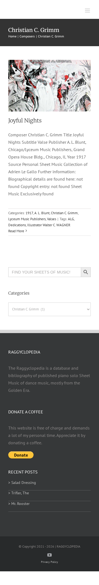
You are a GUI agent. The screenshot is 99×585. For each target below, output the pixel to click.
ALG (71, 219)
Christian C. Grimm (64, 213)
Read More (16, 231)
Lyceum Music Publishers (27, 219)
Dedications (17, 225)
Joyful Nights (25, 120)
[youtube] (49, 555)
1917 (29, 213)
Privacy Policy (49, 562)
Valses (51, 219)
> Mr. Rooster (19, 503)
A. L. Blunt (42, 213)
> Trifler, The (18, 492)
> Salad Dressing (22, 482)
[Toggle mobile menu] (88, 10)
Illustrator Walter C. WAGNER (48, 225)
